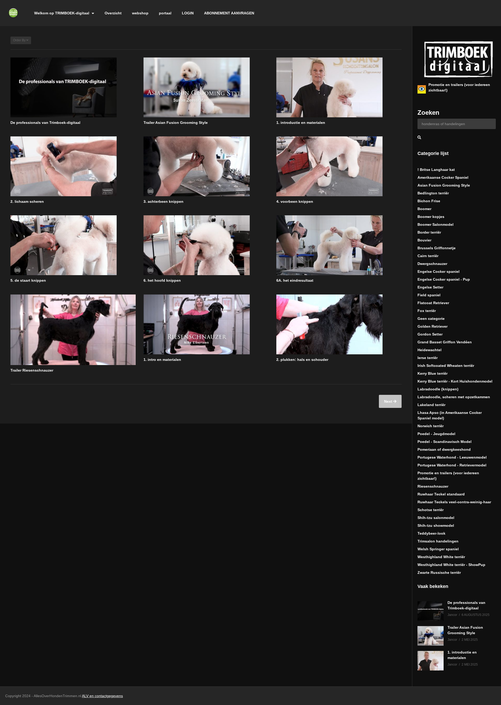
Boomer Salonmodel (436, 224)
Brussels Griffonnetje (437, 248)
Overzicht (113, 13)
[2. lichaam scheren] (73, 166)
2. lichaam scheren (27, 201)
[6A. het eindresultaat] (339, 245)
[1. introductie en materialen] (339, 87)
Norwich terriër (431, 426)
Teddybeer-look (431, 533)
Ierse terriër (428, 358)
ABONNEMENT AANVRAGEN (229, 13)
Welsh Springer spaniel (438, 549)
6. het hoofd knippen (162, 280)
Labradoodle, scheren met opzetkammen (454, 397)
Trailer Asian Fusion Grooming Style (176, 122)
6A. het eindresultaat (294, 280)
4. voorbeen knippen (294, 201)
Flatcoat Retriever (433, 303)
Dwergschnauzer (432, 264)
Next (388, 401)
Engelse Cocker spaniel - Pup (444, 279)
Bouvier (424, 240)
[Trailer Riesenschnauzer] (73, 329)
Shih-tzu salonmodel (436, 518)
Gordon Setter (430, 334)
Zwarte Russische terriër (439, 572)
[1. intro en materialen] (206, 324)
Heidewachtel (430, 350)
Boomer (424, 209)
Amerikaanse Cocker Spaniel (443, 177)
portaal (165, 13)
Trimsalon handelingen (438, 541)
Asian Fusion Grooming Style (444, 185)
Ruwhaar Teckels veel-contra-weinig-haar (454, 502)
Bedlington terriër (433, 193)
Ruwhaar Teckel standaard (441, 494)
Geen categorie (431, 318)
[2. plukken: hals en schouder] (339, 324)
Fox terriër (427, 311)
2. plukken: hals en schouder (302, 359)
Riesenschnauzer (433, 486)
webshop (140, 13)
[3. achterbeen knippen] (206, 166)
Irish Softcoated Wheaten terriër (446, 365)
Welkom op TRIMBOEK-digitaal (62, 13)
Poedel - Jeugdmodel (436, 434)
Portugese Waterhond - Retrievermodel (452, 465)
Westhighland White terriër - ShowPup (451, 565)
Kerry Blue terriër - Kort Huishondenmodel (455, 381)
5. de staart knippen (28, 280)
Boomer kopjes (431, 217)
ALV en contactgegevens (102, 696)
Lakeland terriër (431, 405)
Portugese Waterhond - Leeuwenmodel (452, 457)
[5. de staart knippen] (73, 245)
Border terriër (429, 232)
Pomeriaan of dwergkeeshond (444, 449)
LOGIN (188, 13)
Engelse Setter (430, 287)
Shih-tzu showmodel (436, 525)
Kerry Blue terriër (433, 373)
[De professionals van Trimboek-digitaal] (73, 87)
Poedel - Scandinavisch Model (445, 442)
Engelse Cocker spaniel (439, 271)
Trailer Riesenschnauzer (31, 370)
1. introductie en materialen (300, 122)
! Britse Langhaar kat (436, 169)
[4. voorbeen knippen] (339, 166)
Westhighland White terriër (441, 557)
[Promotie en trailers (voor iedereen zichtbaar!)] (422, 89)
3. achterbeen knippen (163, 201)
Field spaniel (429, 295)
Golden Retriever (433, 326)
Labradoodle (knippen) (438, 389)
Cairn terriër (428, 256)
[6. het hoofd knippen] (206, 245)
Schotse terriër (431, 510)
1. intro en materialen (162, 359)
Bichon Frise (429, 201)
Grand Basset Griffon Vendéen (445, 342)
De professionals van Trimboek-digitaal (45, 122)
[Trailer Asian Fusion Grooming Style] (206, 87)
